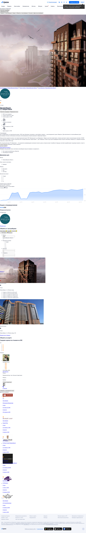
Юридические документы (21, 516)
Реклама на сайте (19, 517)
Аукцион (45, 516)
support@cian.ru (26, 524)
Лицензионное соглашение (48, 523)
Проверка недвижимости (77, 517)
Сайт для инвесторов (20, 519)
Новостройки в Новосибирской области (28, 88)
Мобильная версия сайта (30, 529)
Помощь (45, 517)
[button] (44, 159)
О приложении (40, 529)
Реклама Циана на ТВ (62, 516)
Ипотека (33, 6)
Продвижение (33, 517)
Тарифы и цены (4, 517)
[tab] (2, 13)
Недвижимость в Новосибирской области (9, 88)
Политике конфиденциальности (7, 524)
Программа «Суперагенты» (78, 516)
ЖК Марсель (5, 371)
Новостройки (17, 6)
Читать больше (4, 144)
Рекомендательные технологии (52, 524)
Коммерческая (26, 6)
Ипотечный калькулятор (63, 517)
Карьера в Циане (5, 519)
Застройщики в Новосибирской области (47, 88)
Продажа (9, 6)
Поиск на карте (33, 516)
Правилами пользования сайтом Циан (23, 523)
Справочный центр (5, 516)
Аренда (3, 6)
